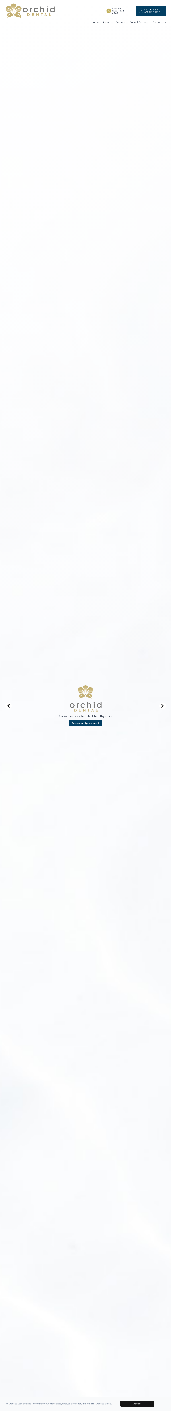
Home (95, 22)
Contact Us (159, 22)
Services (120, 22)
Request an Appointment (152, 10)
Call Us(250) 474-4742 (119, 10)
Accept (137, 1403)
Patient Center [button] (138, 22)
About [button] (106, 22)
